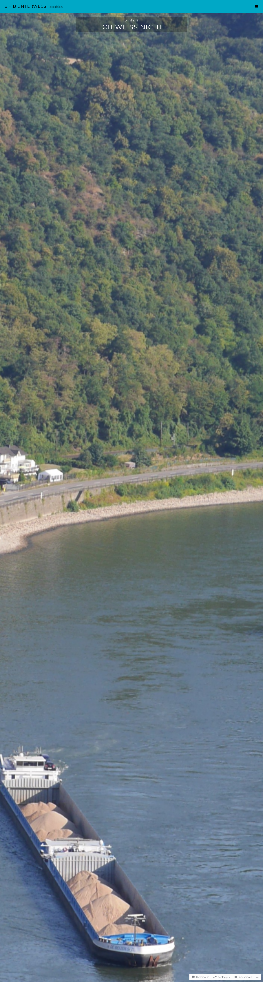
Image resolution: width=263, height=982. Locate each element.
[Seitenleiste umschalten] (256, 6)
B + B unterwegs (25, 6)
